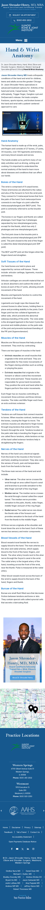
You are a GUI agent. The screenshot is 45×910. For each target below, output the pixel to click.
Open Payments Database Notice (22, 841)
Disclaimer (16, 827)
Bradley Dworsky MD (12, 877)
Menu (19, 40)
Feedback (8, 832)
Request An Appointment (24, 15)
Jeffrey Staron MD (31, 886)
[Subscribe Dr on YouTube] (17, 849)
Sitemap (37, 827)
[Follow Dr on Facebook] (12, 849)
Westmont (22, 783)
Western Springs (22, 765)
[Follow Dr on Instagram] (33, 849)
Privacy (27, 827)
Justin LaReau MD (12, 883)
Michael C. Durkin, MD (22, 874)
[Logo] (22, 29)
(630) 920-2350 (25, 796)
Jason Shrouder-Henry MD (14, 75)
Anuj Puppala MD (33, 883)
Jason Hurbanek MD (31, 880)
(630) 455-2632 (24, 20)
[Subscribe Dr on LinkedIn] (28, 849)
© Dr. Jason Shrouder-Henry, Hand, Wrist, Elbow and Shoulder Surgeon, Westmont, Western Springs (22, 860)
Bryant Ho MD (11, 880)
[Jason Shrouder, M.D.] (22, 7)
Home (5, 827)
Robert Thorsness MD (22, 889)
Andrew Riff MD (12, 886)
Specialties (5, 69)
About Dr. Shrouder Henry (22, 678)
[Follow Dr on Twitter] (22, 849)
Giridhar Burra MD (13, 871)
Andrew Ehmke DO (34, 877)
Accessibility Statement (22, 837)
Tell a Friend (21, 832)
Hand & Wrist (17, 69)
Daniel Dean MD (32, 871)
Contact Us (35, 832)
